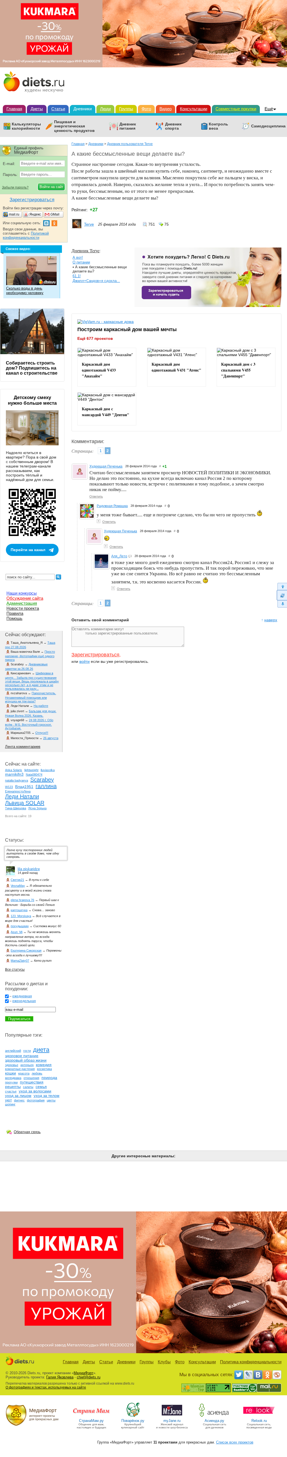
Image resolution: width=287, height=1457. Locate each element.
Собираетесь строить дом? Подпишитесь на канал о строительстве (31, 368)
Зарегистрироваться (95, 655)
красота (23, 1073)
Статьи (58, 108)
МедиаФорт (83, 1373)
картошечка (19, 910)
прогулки (11, 1082)
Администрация (21, 603)
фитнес (19, 1100)
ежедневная (22, 996)
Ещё (269, 108)
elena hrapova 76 (22, 900)
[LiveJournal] (248, 1374)
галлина (46, 786)
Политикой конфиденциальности (26, 235)
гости (27, 1050)
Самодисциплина (268, 126)
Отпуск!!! (41, 732)
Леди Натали (22, 796)
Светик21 (17, 879)
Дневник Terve (85, 250)
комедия (44, 1064)
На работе (41, 705)
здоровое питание (21, 1055)
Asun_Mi (16, 932)
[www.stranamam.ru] (91, 1416)
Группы (126, 108)
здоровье (11, 1065)
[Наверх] (282, 586)
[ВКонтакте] (257, 1374)
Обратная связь (27, 1132)
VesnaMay (18, 885)
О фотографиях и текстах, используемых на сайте (46, 1387)
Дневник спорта (173, 126)
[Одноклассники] (267, 1374)
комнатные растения (20, 1069)
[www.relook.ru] (259, 1416)
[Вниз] (282, 604)
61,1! (77, 276)
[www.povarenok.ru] (133, 1416)
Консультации (193, 108)
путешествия (31, 1082)
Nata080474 (34, 774)
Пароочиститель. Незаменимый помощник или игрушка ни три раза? (30, 697)
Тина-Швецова (15, 808)
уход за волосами (35, 1091)
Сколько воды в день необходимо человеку (24, 290)
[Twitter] (238, 1374)
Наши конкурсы (21, 593)
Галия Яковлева (59, 1377)
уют (8, 1100)
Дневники (82, 108)
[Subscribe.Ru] (276, 1374)
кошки (10, 1073)
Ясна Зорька (37, 808)
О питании (81, 262)
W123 (9, 787)
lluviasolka (48, 770)
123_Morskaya (21, 916)
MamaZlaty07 (20, 960)
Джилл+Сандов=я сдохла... (96, 281)
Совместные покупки (236, 108)
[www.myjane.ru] (172, 1416)
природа (49, 1077)
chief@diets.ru (88, 1377)
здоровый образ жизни (26, 1060)
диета (41, 1049)
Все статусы (15, 970)
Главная (14, 108)
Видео (165, 108)
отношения (31, 1078)
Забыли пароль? (15, 187)
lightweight (31, 770)
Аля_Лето (119, 556)
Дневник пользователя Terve (130, 144)
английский (13, 1050)
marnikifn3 (14, 774)
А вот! (78, 257)
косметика (44, 1069)
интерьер (27, 1065)
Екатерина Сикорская (26, 950)
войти (84, 661)
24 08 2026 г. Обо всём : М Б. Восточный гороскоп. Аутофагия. (29, 724)
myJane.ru (171, 1421)
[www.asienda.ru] (214, 1416)
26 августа (50, 738)
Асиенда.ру (214, 1421)
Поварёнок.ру (132, 1421)
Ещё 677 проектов (95, 338)
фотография (36, 1100)
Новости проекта (22, 608)
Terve (89, 224)
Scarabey (42, 779)
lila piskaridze (29, 869)
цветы (51, 1100)
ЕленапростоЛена (18, 791)
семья (41, 1086)
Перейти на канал (28, 549)
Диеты (37, 108)
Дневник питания (127, 126)
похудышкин (20, 926)
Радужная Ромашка (112, 506)
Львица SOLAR (24, 803)
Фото (146, 108)
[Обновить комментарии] (282, 595)
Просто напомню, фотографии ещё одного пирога (30, 655)
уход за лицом (18, 1095)
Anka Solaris (13, 770)
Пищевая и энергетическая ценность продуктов (74, 126)
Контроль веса (218, 126)
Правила (14, 613)
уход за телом (46, 1095)
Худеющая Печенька (105, 466)
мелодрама (13, 1078)
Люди (105, 108)
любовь (37, 1073)
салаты (28, 1087)
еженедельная (24, 1001)
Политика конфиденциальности (250, 1361)
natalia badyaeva (16, 780)
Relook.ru (259, 1421)
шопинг (10, 1104)
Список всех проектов (234, 1442)
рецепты (13, 1086)
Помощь (14, 618)
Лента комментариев (22, 746)
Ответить (96, 496)
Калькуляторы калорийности (26, 126)
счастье (11, 1091)
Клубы (164, 1361)
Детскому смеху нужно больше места (32, 400)
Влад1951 (24, 786)
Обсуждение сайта (24, 598)
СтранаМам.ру (91, 1421)
